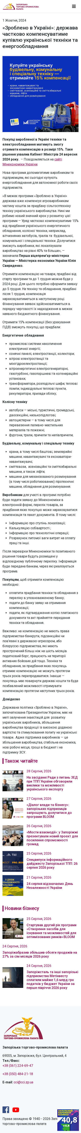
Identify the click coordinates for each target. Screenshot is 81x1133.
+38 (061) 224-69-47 (17, 1066)
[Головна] (22, 6)
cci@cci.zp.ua (23, 1082)
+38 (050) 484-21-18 (17, 1074)
